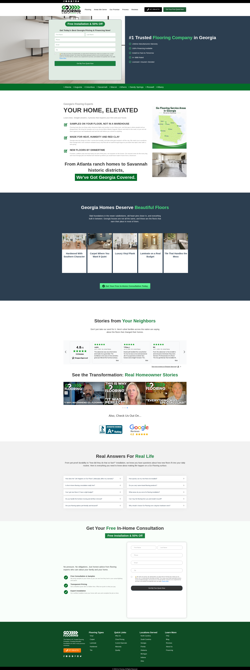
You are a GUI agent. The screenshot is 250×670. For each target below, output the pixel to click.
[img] (80, 351)
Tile (91, 650)
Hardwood (93, 646)
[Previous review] (65, 352)
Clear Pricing (119, 639)
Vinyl (91, 636)
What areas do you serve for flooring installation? (144, 492)
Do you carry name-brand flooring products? (143, 485)
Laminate (93, 643)
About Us (169, 646)
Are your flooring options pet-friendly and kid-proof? (81, 505)
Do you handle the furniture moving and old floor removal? (83, 499)
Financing (169, 650)
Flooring (88, 10)
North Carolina (146, 636)
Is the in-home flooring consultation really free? (80, 485)
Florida (143, 646)
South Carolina (146, 639)
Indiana (143, 657)
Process (125, 10)
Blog (167, 639)
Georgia (143, 643)
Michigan (144, 654)
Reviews (134, 10)
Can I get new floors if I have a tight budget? (79, 492)
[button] (174, 9)
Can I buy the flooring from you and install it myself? (145, 499)
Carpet (92, 639)
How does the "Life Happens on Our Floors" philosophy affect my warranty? (89, 478)
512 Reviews (80, 354)
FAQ (167, 636)
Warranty (118, 646)
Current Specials (121, 643)
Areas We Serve (100, 10)
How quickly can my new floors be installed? (143, 478)
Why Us (118, 636)
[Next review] (184, 352)
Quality (117, 650)
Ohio (142, 661)
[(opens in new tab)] (111, 429)
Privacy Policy (63, 58)
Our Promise (114, 10)
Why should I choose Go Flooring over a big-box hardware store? (149, 505)
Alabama (144, 650)
